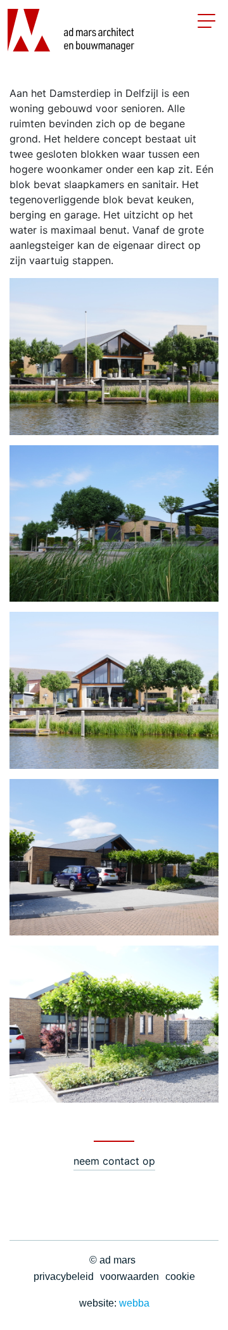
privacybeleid (64, 1276)
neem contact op (114, 1161)
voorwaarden (129, 1276)
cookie (180, 1276)
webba (134, 1303)
